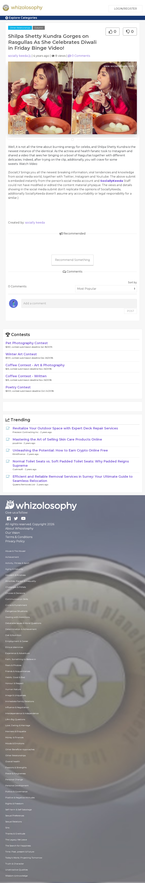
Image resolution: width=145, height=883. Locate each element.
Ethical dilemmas (14, 647)
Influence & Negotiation (17, 707)
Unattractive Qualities (16, 869)
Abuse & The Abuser (15, 551)
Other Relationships (20, 27)
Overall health (12, 761)
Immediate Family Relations (19, 701)
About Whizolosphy (19, 528)
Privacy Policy (15, 541)
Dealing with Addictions (17, 617)
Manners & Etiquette (15, 731)
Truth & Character (14, 863)
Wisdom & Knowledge (16, 875)
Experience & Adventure (17, 653)
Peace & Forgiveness (15, 773)
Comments (81, 55)
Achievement (12, 557)
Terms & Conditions (18, 537)
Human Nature (13, 689)
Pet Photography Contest (26, 343)
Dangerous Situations (16, 611)
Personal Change (14, 779)
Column (38, 27)
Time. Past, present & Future (19, 851)
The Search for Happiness (18, 845)
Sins (7, 827)
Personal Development (17, 785)
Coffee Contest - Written (26, 376)
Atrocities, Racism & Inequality (20, 581)
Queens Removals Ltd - (25, 484)
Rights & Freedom (14, 803)
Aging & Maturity (14, 569)
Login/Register (125, 8)
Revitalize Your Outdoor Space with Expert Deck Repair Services (65, 428)
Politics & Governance (16, 791)
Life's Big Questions (15, 719)
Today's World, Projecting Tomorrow (23, 857)
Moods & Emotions (14, 743)
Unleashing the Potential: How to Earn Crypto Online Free (60, 450)
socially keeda (18, 55)
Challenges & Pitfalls (15, 587)
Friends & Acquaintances (17, 671)
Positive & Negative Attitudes (20, 797)
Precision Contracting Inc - (26, 432)
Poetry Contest (18, 387)
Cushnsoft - (19, 469)
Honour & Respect (14, 683)
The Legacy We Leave (16, 839)
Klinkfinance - (20, 454)
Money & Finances (14, 737)
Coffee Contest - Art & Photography (35, 365)
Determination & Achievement (21, 629)
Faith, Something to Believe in (20, 659)
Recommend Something (72, 260)
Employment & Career (16, 641)
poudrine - (18, 443)
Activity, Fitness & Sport (17, 563)
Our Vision (12, 532)
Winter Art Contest (21, 354)
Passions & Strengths (16, 767)
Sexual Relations (13, 821)
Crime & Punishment (16, 605)
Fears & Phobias (13, 665)
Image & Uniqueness (15, 695)
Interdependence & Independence (22, 713)
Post (130, 311)
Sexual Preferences (14, 815)
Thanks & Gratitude (15, 833)
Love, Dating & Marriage (17, 725)
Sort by (132, 282)
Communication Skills (16, 599)
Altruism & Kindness (15, 575)
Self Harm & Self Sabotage (18, 809)
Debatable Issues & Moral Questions (23, 623)
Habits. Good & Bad (15, 677)
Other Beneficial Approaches (19, 749)
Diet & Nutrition (13, 635)
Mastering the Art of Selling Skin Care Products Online (57, 439)
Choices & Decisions (15, 593)
